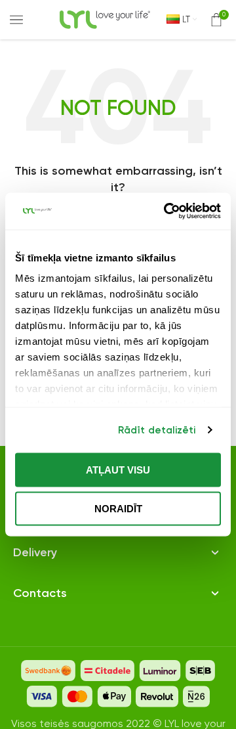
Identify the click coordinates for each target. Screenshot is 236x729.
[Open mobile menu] (16, 20)
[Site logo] (105, 18)
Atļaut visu (118, 469)
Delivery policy (48, 536)
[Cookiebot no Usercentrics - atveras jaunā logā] (166, 211)
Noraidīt (118, 508)
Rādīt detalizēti (157, 430)
